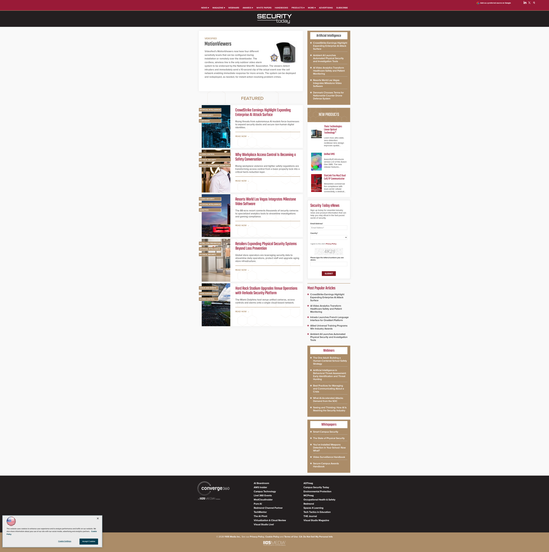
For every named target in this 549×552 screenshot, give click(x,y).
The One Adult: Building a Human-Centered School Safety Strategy (330, 360)
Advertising (326, 7)
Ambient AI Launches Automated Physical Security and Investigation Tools (328, 58)
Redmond (309, 503)
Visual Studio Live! (264, 524)
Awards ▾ (248, 7)
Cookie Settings (64, 541)
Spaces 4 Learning (313, 507)
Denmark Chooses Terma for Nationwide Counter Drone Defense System (328, 95)
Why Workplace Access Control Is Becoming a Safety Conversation (265, 157)
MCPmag (309, 495)
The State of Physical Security (329, 438)
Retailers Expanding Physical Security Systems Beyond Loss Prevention (266, 246)
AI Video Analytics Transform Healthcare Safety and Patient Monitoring (329, 70)
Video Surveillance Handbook (329, 457)
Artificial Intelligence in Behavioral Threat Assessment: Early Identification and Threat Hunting (329, 375)
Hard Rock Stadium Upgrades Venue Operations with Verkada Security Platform (266, 290)
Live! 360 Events (263, 495)
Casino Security (207, 199)
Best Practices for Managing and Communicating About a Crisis (328, 388)
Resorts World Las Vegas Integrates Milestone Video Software (265, 201)
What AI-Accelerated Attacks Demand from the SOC (328, 400)
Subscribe (342, 7)
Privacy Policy (331, 244)
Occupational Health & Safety (319, 499)
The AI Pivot (260, 516)
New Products (329, 114)
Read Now (241, 136)
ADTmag (308, 483)
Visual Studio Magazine (316, 520)
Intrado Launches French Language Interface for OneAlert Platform (329, 319)
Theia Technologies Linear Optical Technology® (333, 129)
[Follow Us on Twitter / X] (529, 3)
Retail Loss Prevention (210, 243)
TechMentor (260, 512)
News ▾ (205, 7)
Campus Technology (265, 491)
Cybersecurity (206, 115)
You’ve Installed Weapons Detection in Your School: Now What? (329, 447)
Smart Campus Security (325, 431)
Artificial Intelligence (210, 110)
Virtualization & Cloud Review (270, 520)
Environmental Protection (317, 491)
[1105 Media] (209, 499)
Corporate (205, 121)
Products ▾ (298, 7)
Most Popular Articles (321, 288)
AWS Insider (260, 487)
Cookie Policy (272, 536)
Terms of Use (291, 536)
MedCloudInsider (263, 499)
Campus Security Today (316, 487)
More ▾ (312, 7)
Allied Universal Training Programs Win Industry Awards (328, 327)
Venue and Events (208, 288)
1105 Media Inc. (232, 536)
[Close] (98, 518)
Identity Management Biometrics (215, 165)
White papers (263, 7)
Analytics (204, 210)
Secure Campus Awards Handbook (326, 465)
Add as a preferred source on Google (495, 3)
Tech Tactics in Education (317, 512)
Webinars (233, 7)
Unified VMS (329, 154)
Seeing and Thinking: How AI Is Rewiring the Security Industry (330, 409)
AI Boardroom (261, 483)
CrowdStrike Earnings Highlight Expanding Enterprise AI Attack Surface (263, 112)
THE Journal (310, 516)
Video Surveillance (208, 293)
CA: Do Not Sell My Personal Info (316, 536)
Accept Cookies (88, 541)
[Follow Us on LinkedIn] (525, 3)
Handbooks (281, 7)
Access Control (207, 154)
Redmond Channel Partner (268, 507)
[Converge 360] (213, 488)
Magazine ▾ (218, 7)
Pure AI (258, 503)
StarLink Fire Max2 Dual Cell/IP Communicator (335, 177)
